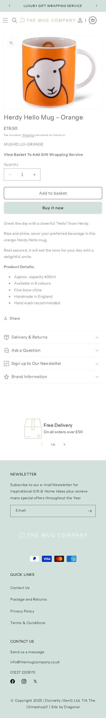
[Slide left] (41, 444)
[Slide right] (64, 444)
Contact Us (20, 587)
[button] (7, 20)
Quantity (11, 164)
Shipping (28, 135)
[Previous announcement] (9, 5)
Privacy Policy (22, 611)
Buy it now (53, 207)
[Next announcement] (96, 5)
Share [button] (15, 318)
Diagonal (72, 707)
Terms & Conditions (28, 622)
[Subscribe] (89, 511)
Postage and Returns (28, 599)
